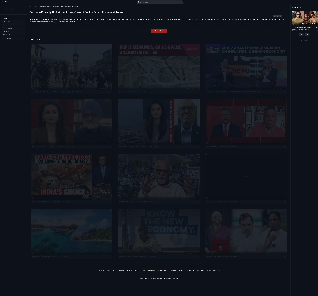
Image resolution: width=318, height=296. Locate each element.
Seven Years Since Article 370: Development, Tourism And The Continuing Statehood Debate (56, 91)
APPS (144, 270)
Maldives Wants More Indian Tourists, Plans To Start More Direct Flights (50, 256)
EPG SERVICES (162, 270)
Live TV (8, 21)
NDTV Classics (10, 34)
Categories (9, 28)
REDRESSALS (200, 270)
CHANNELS (151, 270)
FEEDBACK (181, 270)
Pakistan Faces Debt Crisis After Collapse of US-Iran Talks (222, 201)
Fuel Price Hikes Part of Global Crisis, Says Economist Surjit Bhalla (136, 201)
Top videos (9, 38)
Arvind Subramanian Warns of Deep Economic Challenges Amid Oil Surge (51, 201)
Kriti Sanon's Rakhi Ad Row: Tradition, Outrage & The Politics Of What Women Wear (302, 29)
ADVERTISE (120, 270)
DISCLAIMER (172, 270)
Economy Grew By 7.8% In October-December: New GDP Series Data (137, 256)
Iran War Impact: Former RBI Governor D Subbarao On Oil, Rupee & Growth (138, 146)
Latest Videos (9, 25)
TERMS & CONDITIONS (213, 270)
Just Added (295, 8)
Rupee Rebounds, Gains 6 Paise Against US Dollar (132, 91)
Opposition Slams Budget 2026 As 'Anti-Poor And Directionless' (223, 256)
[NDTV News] (9, 7)
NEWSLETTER (111, 270)
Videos (5, 18)
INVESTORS (190, 270)
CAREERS (137, 270)
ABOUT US (101, 270)
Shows (7, 31)
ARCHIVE (129, 270)
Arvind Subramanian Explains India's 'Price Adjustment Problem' (223, 146)
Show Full (158, 30)
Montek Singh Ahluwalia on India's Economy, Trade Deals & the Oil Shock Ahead (53, 146)
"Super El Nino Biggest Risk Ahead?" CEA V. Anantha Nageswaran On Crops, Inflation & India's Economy (234, 91)
